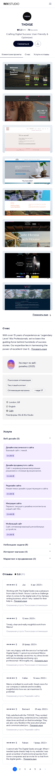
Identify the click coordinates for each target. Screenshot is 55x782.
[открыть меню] (50, 4)
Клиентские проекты (11, 54)
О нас (27, 54)
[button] (27, 76)
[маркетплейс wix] (11, 4)
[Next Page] (45, 769)
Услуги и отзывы (41, 54)
